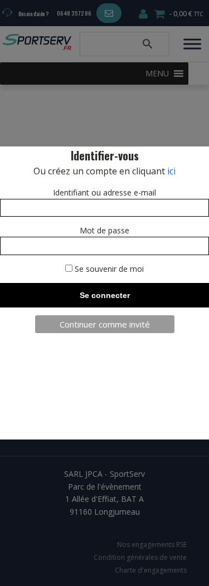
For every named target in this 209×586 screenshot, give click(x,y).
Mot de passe (104, 230)
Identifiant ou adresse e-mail (104, 192)
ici (171, 171)
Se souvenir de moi (108, 268)
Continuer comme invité (105, 324)
